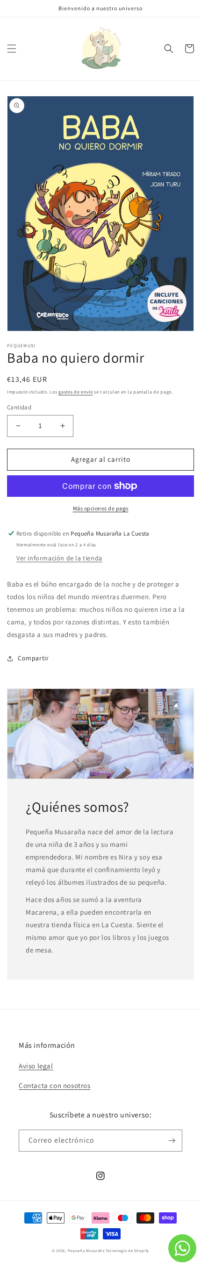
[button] (11, 48)
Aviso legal (36, 1065)
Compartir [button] (33, 658)
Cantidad (19, 407)
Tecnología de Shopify (127, 1250)
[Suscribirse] (171, 1141)
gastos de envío (75, 392)
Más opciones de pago (101, 508)
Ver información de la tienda (59, 558)
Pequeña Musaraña (86, 1250)
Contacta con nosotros (55, 1085)
